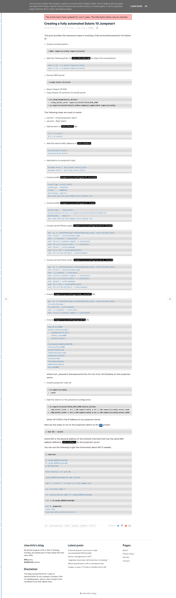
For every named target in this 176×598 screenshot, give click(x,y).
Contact (126, 561)
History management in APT (80, 557)
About (125, 550)
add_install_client (56, 526)
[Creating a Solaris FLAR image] (6, 299)
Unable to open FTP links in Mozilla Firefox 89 (87, 567)
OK (146, 6)
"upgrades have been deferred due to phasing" (88, 560)
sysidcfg (75, 526)
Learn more (136, 6)
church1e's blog (89, 593)
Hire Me (126, 557)
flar (46, 526)
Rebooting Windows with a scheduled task (86, 563)
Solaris (90, 28)
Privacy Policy (128, 554)
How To (92, 526)
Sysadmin (83, 526)
